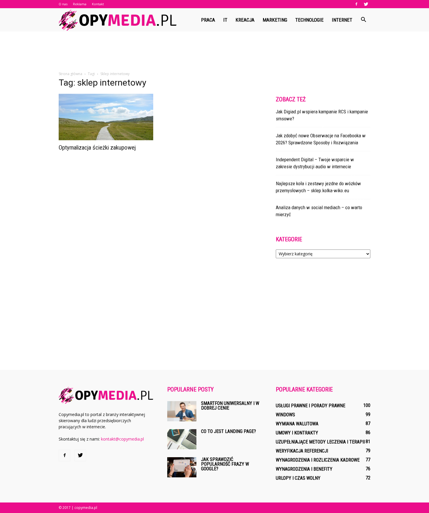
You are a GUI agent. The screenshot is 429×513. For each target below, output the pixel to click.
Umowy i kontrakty (297, 433)
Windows (285, 414)
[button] (363, 20)
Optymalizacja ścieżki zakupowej (97, 147)
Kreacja (245, 20)
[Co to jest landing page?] (181, 439)
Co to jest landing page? (228, 431)
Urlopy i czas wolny (298, 478)
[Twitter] (366, 4)
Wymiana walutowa (297, 424)
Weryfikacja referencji (302, 451)
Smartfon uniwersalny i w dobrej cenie (230, 406)
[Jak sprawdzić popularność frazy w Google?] (181, 467)
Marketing (275, 20)
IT (225, 20)
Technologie (309, 20)
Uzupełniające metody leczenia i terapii (320, 442)
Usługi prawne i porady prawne (310, 405)
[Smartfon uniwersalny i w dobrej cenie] (181, 411)
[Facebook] (356, 4)
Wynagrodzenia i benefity (304, 469)
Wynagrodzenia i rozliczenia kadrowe (318, 460)
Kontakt (98, 4)
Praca (208, 20)
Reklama (79, 4)
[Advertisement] (214, 52)
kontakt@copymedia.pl (122, 439)
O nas (63, 4)
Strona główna (70, 73)
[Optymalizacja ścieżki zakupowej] (106, 117)
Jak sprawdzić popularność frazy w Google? (225, 464)
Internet (342, 20)
